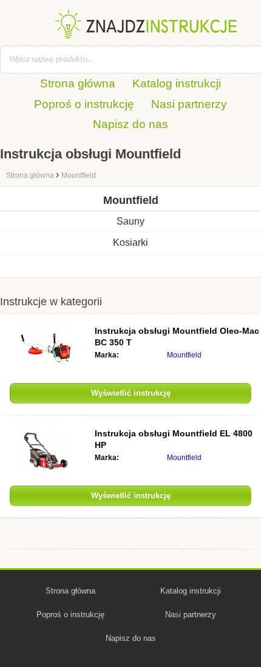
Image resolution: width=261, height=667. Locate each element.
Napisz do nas (130, 124)
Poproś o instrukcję (84, 104)
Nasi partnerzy (189, 104)
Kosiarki (130, 242)
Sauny (130, 221)
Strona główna (77, 83)
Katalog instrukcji (176, 83)
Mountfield (184, 355)
